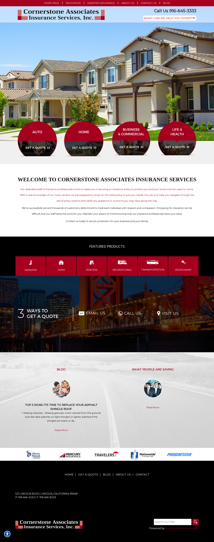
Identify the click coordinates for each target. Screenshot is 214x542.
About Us (123, 474)
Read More (61, 430)
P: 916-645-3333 (25, 497)
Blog (107, 474)
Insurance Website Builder (182, 528)
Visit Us (170, 313)
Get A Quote (88, 474)
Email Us (95, 313)
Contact (142, 474)
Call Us (132, 313)
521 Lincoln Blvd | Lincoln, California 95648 (46, 493)
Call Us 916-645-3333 (175, 10)
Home (69, 474)
